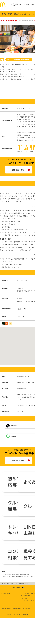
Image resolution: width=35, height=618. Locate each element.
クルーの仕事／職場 (28, 4)
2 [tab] (25, 55)
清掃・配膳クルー (7, 20)
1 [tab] (23, 55)
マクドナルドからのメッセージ (15, 4)
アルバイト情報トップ (5, 593)
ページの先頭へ (16, 587)
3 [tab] (28, 55)
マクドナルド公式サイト (5, 608)
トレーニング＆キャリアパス (27, 600)
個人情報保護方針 (17, 608)
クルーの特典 (24, 598)
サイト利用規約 (26, 608)
